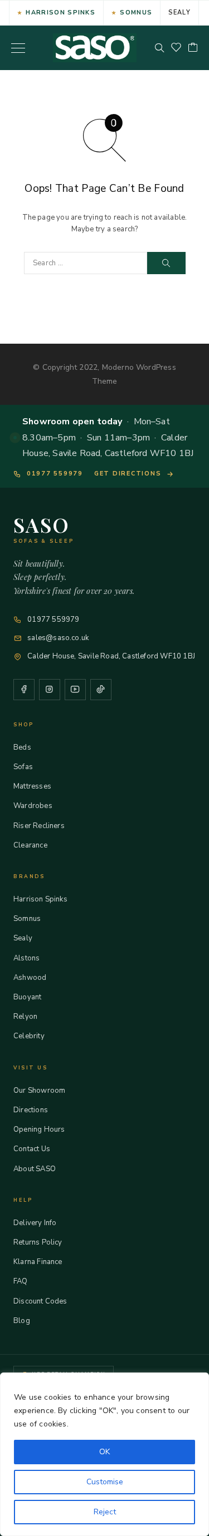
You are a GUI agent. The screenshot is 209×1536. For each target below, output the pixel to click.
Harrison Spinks (60, 12)
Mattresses (32, 786)
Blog (21, 1321)
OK (104, 1451)
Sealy (179, 12)
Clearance (30, 845)
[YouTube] (75, 689)
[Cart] (193, 48)
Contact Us (31, 1149)
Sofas (23, 767)
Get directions (128, 473)
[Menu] (18, 48)
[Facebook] (24, 689)
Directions (30, 1110)
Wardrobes (32, 806)
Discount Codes (40, 1301)
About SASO (34, 1169)
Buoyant (27, 997)
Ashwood (29, 978)
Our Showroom (39, 1091)
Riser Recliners (39, 826)
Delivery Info (34, 1223)
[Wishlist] (176, 48)
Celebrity (29, 1036)
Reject (105, 1512)
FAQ (20, 1281)
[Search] (159, 48)
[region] (104, 1454)
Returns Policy (37, 1242)
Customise (104, 1481)
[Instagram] (49, 689)
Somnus (136, 12)
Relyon (25, 1017)
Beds (22, 747)
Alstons (26, 958)
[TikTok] (100, 689)
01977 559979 (55, 473)
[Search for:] (85, 263)
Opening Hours (39, 1129)
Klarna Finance (37, 1262)
